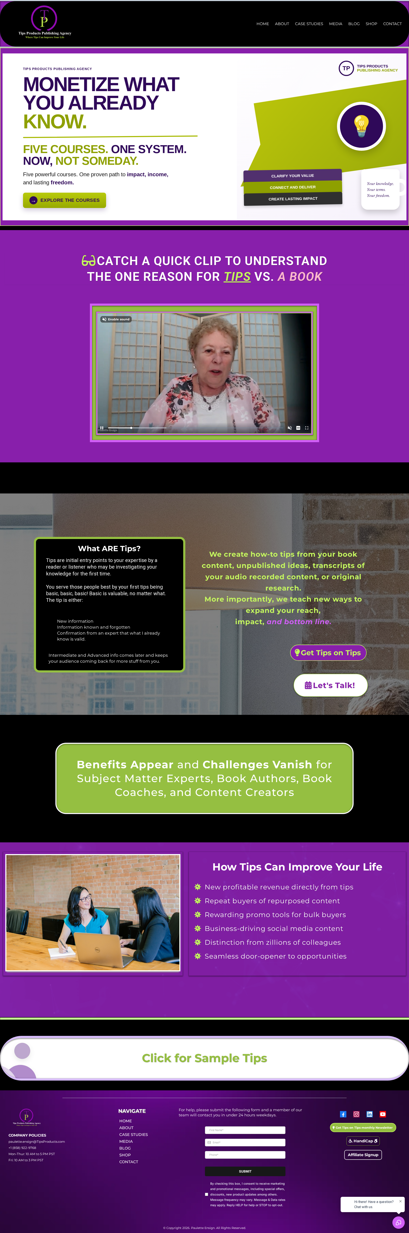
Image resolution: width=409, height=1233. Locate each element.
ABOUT (282, 24)
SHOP (371, 24)
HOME (262, 24)
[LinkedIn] (369, 1114)
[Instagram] (356, 1114)
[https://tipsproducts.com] (46, 24)
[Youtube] (382, 1114)
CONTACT (392, 24)
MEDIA (335, 24)
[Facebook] (343, 1114)
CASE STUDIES (309, 24)
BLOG (354, 24)
